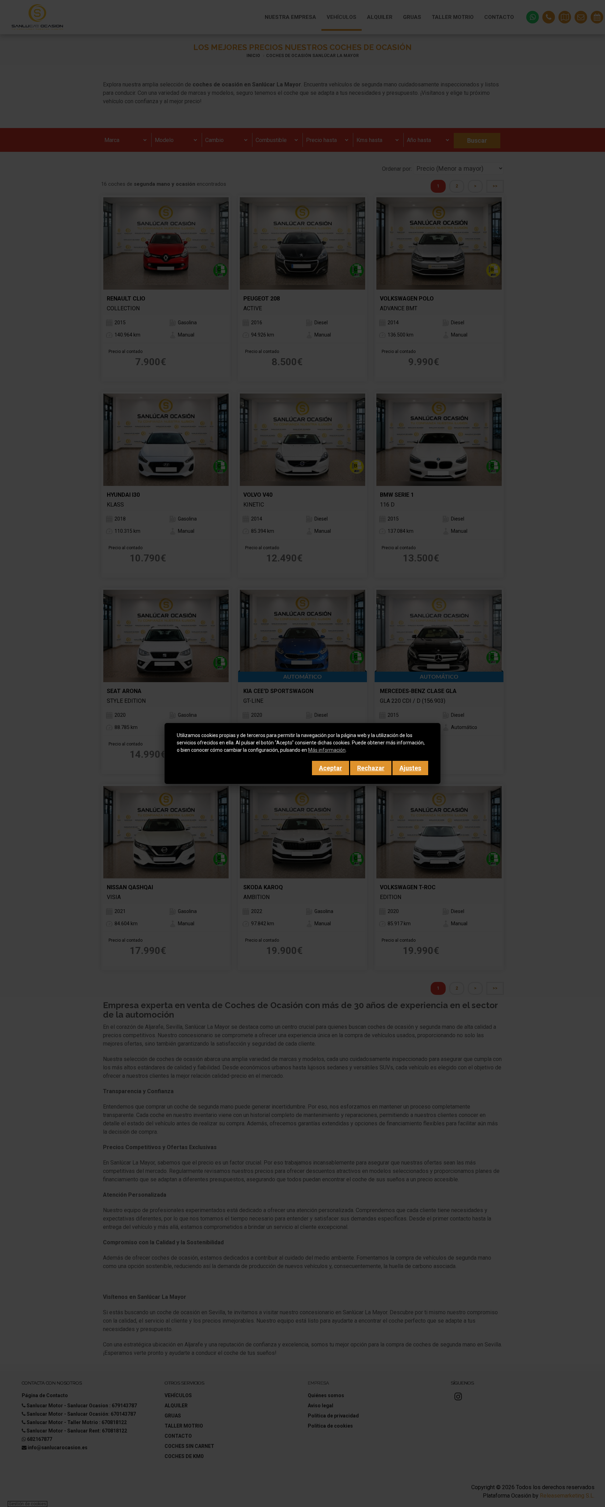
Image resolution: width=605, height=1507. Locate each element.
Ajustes (410, 768)
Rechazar (370, 768)
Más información (327, 750)
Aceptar (330, 768)
